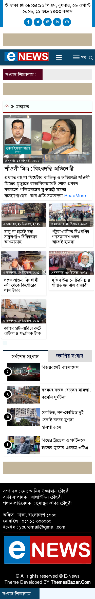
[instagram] (47, 22)
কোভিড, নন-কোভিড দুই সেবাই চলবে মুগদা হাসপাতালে (63, 420)
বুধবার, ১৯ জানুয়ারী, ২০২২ (23, 160)
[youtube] (67, 22)
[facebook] (28, 22)
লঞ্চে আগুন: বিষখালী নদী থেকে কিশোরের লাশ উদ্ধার (21, 285)
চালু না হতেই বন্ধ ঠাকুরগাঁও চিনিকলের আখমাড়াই (20, 237)
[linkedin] (57, 22)
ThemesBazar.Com (71, 582)
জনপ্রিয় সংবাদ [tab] (69, 356)
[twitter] (38, 22)
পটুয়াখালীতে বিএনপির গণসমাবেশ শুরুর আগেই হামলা (70, 237)
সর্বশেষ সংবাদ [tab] (25, 357)
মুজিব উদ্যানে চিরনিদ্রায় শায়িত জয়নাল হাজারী (71, 283)
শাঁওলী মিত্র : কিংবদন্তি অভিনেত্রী (39, 168)
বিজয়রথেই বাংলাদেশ (60, 367)
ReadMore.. (76, 195)
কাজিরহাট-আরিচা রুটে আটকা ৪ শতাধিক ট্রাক (22, 331)
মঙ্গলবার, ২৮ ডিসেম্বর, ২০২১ (23, 224)
